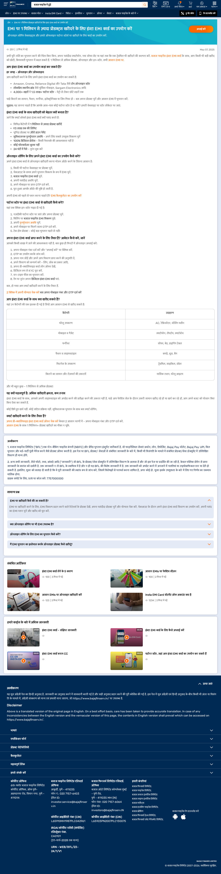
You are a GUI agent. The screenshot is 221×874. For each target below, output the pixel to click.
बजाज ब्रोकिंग (137, 811)
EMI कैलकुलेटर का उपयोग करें (66, 195)
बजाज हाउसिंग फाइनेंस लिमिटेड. (145, 807)
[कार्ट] (190, 3)
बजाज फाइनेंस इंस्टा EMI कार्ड (166, 56)
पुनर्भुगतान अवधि (28, 222)
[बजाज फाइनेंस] (17, 4)
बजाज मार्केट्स (138, 802)
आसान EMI (13, 425)
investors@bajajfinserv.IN (108, 810)
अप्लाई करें (201, 29)
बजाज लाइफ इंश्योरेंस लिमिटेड (144, 798)
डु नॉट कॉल (190, 13)
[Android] (175, 817)
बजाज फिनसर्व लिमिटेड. (142, 786)
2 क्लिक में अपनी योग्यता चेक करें (23, 292)
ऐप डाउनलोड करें (209, 13)
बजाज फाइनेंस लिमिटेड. (142, 790)
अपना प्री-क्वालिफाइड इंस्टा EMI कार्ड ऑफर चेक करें (32, 421)
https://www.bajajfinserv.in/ (91, 698)
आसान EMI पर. (116, 60)
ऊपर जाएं (207, 683)
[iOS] (183, 817)
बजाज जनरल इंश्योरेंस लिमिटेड (144, 794)
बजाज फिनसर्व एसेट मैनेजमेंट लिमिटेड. (148, 819)
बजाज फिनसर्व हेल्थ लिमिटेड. (144, 815)
